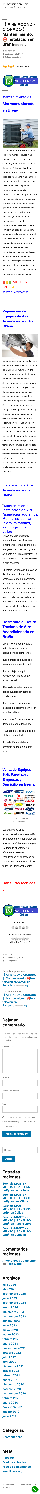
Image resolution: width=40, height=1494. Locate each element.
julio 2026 (9, 1284)
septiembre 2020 (14, 1393)
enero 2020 (10, 1402)
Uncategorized (11, 961)
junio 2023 (9, 1325)
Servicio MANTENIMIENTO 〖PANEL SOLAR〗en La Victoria (17, 1187)
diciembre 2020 (13, 1384)
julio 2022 (9, 1357)
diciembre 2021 (13, 1366)
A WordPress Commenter (19, 1260)
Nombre (6, 1077)
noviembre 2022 (13, 1348)
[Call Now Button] (35, 1489)
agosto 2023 (11, 1321)
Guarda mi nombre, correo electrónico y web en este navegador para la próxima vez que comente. (19, 1121)
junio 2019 (9, 1416)
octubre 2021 (11, 1370)
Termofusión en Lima (15, 4)
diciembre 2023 (13, 1312)
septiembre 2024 (14, 1302)
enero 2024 (10, 1307)
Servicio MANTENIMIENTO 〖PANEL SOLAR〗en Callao (17, 1209)
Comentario (7, 1046)
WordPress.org (12, 1471)
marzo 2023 (10, 1334)
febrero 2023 (11, 1339)
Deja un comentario (13, 57)
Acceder (8, 1457)
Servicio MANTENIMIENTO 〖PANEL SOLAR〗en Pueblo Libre (17, 1220)
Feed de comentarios (16, 1466)
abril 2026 (9, 1289)
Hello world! (14, 1263)
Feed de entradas (14, 1462)
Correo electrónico (10, 1091)
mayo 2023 (10, 1330)
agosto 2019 (10, 1411)
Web (4, 1104)
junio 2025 (9, 1298)
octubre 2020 (11, 1389)
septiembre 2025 (14, 1293)
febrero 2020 (11, 1398)
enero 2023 (10, 1343)
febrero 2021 (11, 1375)
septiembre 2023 (14, 1316)
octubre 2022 (11, 1352)
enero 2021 (10, 1380)
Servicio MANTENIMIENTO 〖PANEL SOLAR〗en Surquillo (17, 1231)
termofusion (10, 51)
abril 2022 (9, 1361)
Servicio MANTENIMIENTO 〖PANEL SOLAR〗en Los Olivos (17, 1198)
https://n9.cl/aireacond (15, 291)
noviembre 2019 (13, 1407)
